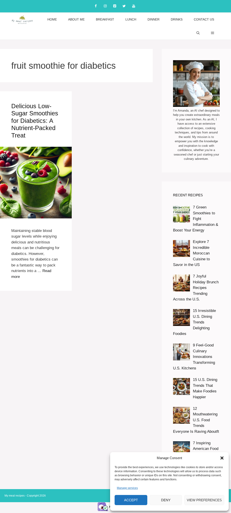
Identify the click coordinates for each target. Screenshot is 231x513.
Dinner (153, 19)
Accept (131, 500)
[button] (222, 458)
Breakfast (105, 19)
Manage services (127, 488)
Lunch (130, 19)
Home (52, 19)
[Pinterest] (114, 6)
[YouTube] (133, 6)
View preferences (204, 500)
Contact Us (204, 19)
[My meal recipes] (22, 19)
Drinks (176, 19)
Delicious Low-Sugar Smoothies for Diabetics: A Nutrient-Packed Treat (34, 121)
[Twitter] (124, 6)
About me (76, 19)
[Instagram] (105, 6)
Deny (166, 500)
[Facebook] (95, 6)
